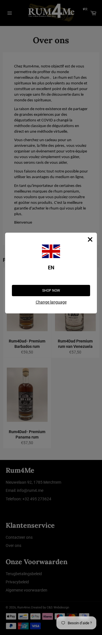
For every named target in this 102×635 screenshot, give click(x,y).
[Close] (90, 239)
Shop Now (51, 291)
